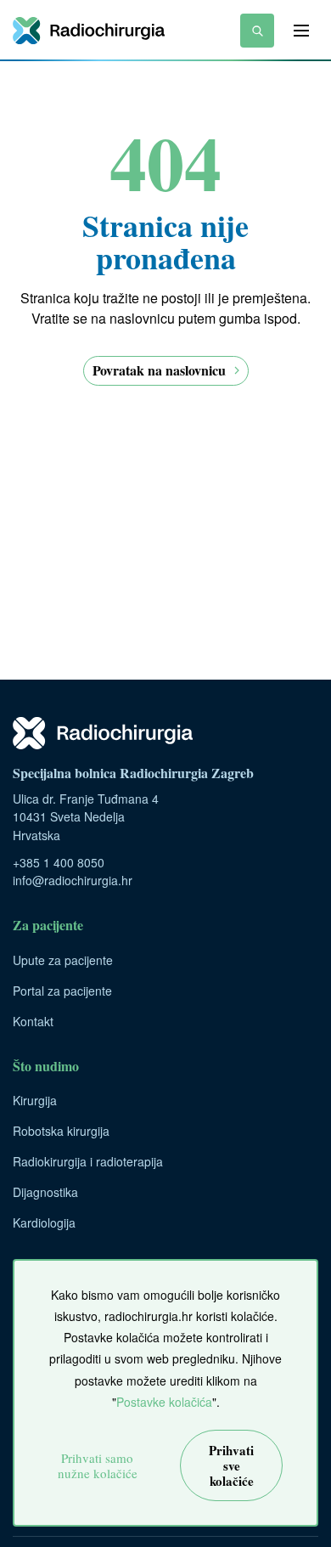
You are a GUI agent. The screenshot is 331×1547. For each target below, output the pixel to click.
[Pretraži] (257, 31)
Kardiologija (44, 1222)
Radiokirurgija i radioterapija (88, 1161)
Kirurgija (35, 1100)
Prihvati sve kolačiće (231, 1465)
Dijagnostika (45, 1191)
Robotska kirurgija (61, 1130)
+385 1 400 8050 (58, 862)
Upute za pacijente (63, 959)
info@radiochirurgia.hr (72, 880)
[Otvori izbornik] (301, 31)
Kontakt (33, 1021)
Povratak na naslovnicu (159, 370)
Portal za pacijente (62, 990)
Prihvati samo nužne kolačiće (97, 1465)
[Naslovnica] (89, 30)
